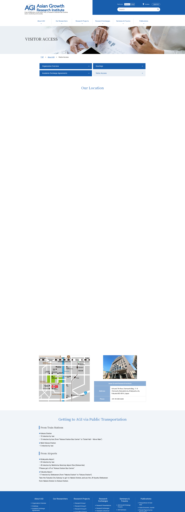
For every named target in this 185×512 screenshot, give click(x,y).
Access (147, 4)
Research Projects (82, 499)
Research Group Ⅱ (80, 506)
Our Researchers (60, 499)
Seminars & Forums (125, 500)
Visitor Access (101, 73)
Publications (146, 499)
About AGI (51, 57)
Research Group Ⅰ (80, 503)
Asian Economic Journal (146, 507)
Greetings (99, 66)
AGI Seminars (122, 510)
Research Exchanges (103, 500)
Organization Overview (50, 66)
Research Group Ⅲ (80, 509)
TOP (42, 57)
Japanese (156, 4)
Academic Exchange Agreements (54, 73)
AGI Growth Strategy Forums (124, 506)
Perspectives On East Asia (145, 503)
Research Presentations (103, 505)
